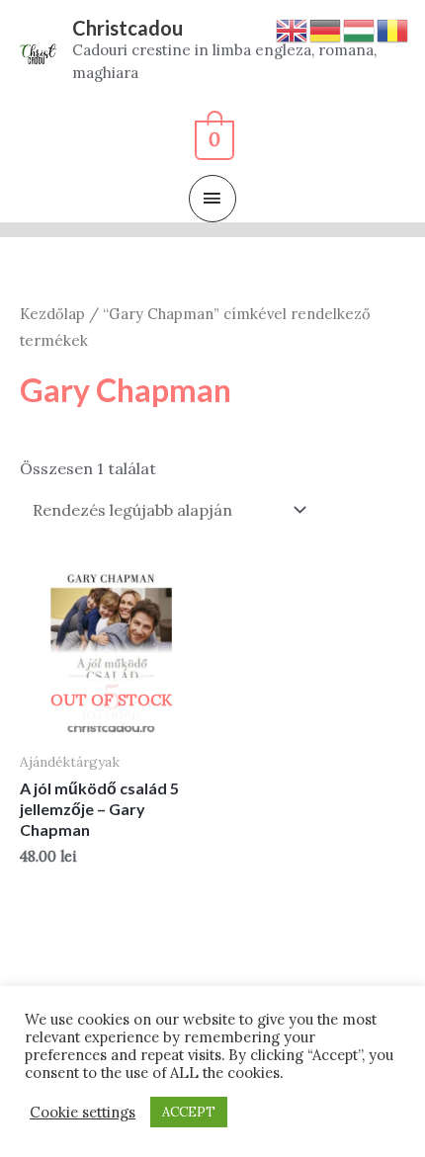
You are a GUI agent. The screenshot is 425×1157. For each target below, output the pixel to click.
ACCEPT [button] (188, 1112)
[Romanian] (393, 29)
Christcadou (127, 28)
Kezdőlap (52, 313)
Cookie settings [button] (82, 1112)
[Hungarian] (360, 29)
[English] (292, 29)
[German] (326, 29)
